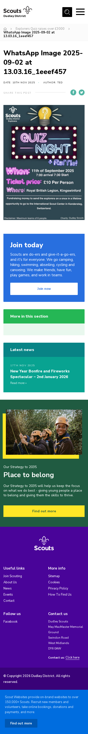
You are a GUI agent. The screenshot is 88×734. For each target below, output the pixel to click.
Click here (72, 658)
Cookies (54, 582)
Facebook (10, 621)
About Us (10, 582)
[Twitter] (82, 92)
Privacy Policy (58, 588)
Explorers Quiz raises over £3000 (40, 29)
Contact (8, 601)
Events (8, 594)
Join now (44, 289)
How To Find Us (60, 594)
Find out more (44, 511)
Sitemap (54, 576)
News (7, 588)
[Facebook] (73, 92)
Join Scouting (12, 576)
